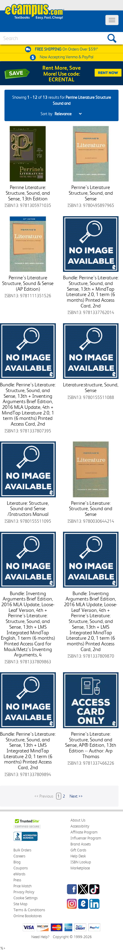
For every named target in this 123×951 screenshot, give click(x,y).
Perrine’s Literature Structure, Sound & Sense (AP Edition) (27, 283)
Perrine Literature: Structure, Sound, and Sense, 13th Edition (28, 192)
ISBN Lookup (80, 862)
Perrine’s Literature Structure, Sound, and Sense (91, 192)
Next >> (76, 796)
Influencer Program (85, 838)
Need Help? (40, 937)
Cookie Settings (25, 898)
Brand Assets (80, 844)
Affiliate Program (84, 832)
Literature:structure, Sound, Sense (90, 387)
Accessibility (79, 826)
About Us (77, 820)
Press (17, 880)
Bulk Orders (22, 850)
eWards (19, 874)
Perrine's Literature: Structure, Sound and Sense (90, 508)
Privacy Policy (23, 892)
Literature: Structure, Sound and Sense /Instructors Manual (28, 508)
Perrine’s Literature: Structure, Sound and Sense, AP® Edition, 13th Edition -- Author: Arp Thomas (90, 745)
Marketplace (80, 868)
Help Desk (78, 856)
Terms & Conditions (29, 910)
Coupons (20, 868)
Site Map (20, 904)
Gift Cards (78, 850)
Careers (19, 856)
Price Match (22, 886)
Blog (17, 862)
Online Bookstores (27, 916)
